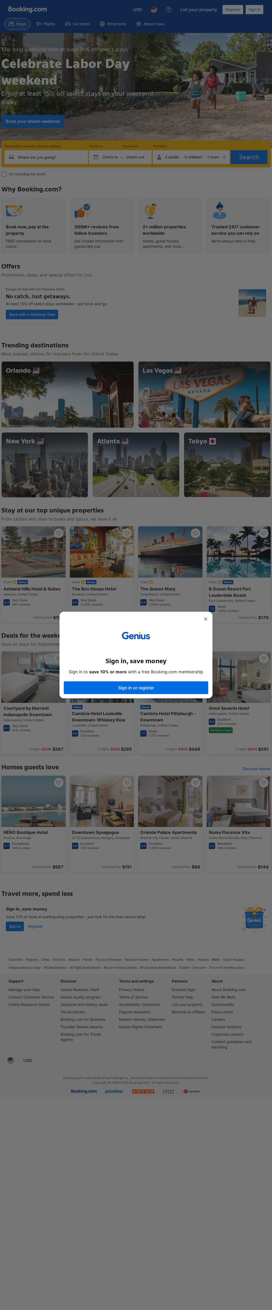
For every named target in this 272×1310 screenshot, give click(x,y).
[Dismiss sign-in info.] (205, 619)
